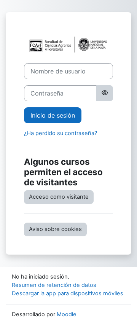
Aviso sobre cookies (55, 229)
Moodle (66, 314)
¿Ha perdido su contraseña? (60, 133)
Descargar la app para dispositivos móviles (67, 293)
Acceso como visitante (59, 196)
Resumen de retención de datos (54, 285)
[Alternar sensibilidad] (104, 93)
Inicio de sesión (52, 115)
